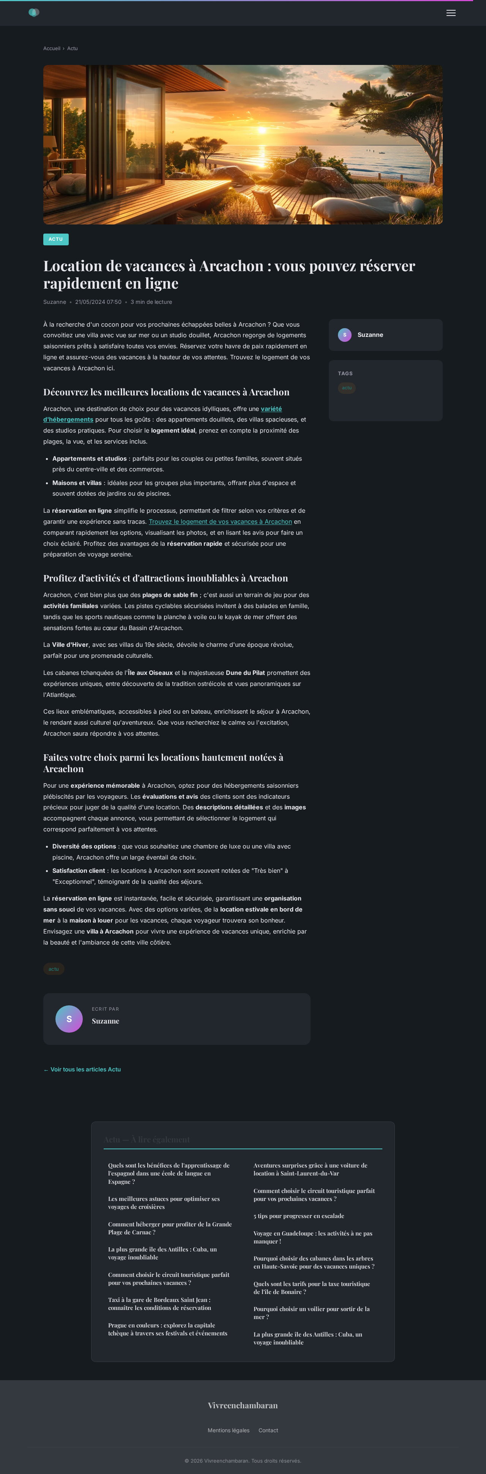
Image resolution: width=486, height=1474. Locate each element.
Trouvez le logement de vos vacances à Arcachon (220, 521)
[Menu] (451, 13)
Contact (268, 1430)
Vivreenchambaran (243, 1405)
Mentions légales (228, 1430)
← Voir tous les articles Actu (82, 1069)
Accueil (51, 48)
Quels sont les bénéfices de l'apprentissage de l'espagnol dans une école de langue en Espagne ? (169, 1173)
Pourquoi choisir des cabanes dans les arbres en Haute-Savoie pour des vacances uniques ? (314, 1262)
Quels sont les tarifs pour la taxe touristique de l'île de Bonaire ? (312, 1287)
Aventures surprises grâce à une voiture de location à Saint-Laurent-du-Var (311, 1169)
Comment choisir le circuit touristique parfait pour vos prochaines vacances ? (168, 1278)
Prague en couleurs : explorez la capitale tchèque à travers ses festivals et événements (167, 1329)
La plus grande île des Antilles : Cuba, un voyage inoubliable (162, 1253)
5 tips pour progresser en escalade (299, 1216)
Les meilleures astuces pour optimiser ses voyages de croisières (164, 1202)
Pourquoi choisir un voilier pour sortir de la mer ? (312, 1313)
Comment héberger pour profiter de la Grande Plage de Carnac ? (170, 1228)
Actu (72, 48)
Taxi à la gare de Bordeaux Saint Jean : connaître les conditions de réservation (159, 1303)
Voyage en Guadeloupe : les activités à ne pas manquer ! (313, 1237)
